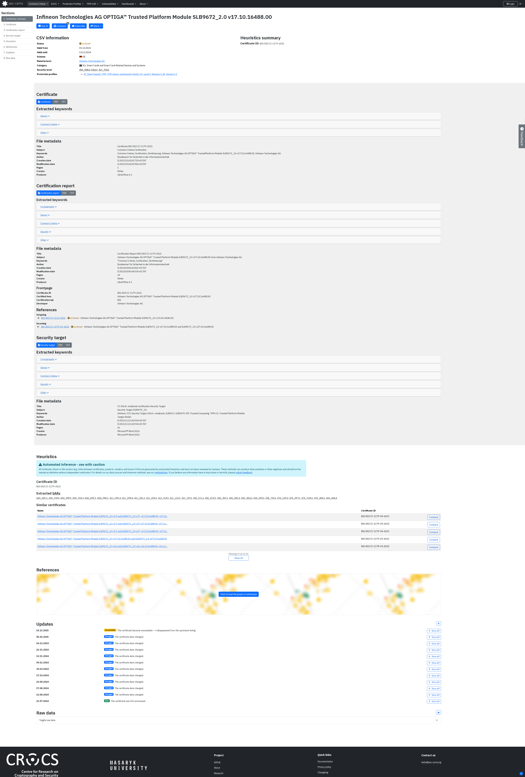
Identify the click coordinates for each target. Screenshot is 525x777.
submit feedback (244, 472)
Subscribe (80, 26)
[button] (438, 623)
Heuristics (11, 41)
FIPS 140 (92, 3)
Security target (13, 35)
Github (217, 762)
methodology (161, 472)
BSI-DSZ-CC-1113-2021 (53, 318)
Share (96, 26)
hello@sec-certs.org (431, 762)
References (11, 46)
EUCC (54, 3)
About (143, 3)
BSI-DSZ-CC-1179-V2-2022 (55, 326)
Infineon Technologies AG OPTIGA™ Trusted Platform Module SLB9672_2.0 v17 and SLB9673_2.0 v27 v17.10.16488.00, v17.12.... (102, 523)
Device (44, 116)
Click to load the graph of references (238, 594)
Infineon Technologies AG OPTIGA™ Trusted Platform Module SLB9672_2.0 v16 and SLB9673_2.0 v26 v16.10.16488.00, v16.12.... (102, 546)
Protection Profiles (72, 3)
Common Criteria (37, 3)
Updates (10, 52)
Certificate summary (16, 18)
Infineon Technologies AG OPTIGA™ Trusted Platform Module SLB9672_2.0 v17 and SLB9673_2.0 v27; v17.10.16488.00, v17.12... (102, 516)
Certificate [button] (45, 101)
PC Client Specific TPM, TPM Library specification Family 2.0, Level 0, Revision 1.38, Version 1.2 (130, 74)
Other (43, 132)
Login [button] (511, 3)
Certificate (11, 24)
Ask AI (44, 26)
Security (44, 231)
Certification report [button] (49, 193)
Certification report (15, 30)
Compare (62, 25)
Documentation (325, 761)
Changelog (323, 772)
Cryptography (47, 206)
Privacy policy (324, 767)
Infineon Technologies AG (92, 61)
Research (218, 773)
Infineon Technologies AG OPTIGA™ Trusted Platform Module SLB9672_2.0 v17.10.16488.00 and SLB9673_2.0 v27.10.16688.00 (102, 538)
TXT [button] (64, 101)
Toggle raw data (47, 720)
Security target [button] (47, 345)
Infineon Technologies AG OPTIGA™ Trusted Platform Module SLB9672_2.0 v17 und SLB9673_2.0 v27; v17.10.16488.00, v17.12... (102, 531)
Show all (238, 558)
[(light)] (521, 3)
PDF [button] (56, 101)
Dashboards (128, 3)
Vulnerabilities (109, 3)
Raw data (10, 58)
